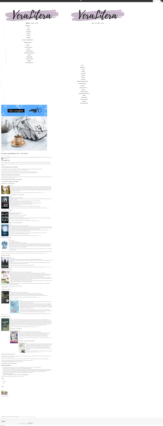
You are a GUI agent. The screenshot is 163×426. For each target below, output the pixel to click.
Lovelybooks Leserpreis (29, 58)
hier (24, 376)
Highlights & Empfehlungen (27, 39)
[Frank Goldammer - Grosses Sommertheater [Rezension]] (3, 394)
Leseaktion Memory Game (29, 62)
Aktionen (82, 85)
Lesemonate (84, 95)
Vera (3, 391)
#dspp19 (4, 390)
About (27, 23)
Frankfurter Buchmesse (84, 91)
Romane (83, 69)
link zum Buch (44, 192)
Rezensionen (27, 25)
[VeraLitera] (33, 24)
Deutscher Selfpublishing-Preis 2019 (84, 93)
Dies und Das (83, 89)
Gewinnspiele (29, 60)
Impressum (3, 418)
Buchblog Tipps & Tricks (28, 47)
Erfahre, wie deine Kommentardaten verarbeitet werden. (27, 416)
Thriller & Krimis (28, 31)
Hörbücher (28, 29)
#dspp (2, 390)
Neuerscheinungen (27, 42)
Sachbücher (28, 33)
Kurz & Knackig (28, 37)
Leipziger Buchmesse (29, 56)
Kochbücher (28, 35)
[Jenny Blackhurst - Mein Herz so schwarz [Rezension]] (6, 394)
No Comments (8, 155)
